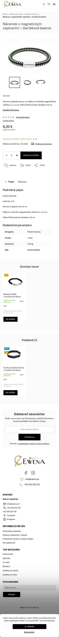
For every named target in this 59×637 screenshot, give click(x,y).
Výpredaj (6, 558)
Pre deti (6, 562)
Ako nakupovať (9, 542)
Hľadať (11, 594)
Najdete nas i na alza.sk (29, 607)
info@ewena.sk (32, 479)
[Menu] (54, 4)
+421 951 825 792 (32, 484)
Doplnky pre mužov (11, 570)
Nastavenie (29, 632)
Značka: (8, 121)
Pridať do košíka (31, 155)
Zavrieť (49, 172)
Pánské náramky (34, 232)
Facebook (26, 473)
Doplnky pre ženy (10, 574)
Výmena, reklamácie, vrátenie (15, 535)
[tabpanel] (14, 297)
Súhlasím (30, 626)
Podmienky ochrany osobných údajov (18, 539)
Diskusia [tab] (22, 181)
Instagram (33, 473)
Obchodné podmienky (12, 531)
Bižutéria (6, 566)
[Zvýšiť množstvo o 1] (16, 155)
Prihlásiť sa (29, 437)
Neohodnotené (23, 117)
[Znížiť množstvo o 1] (6, 155)
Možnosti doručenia (43, 144)
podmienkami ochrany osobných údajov (33, 443)
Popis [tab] (11, 181)
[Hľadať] (44, 4)
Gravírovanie (8, 554)
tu (53, 620)
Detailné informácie (11, 110)
